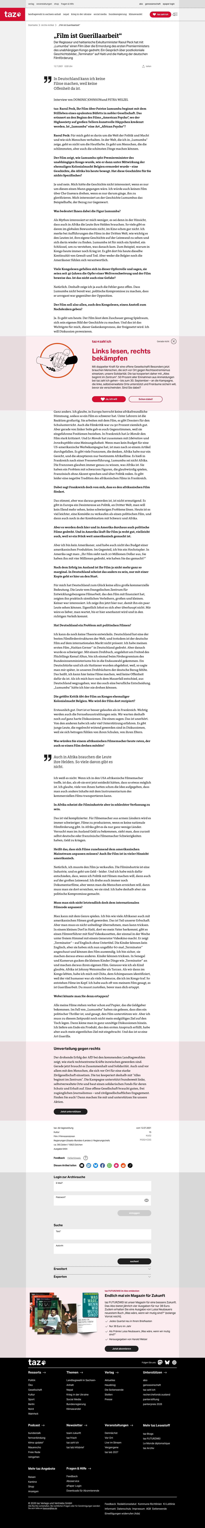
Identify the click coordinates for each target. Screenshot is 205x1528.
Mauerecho (34, 1447)
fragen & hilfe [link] (67, 4)
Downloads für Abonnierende (82, 1490)
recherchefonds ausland (156, 1394)
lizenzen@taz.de (50, 1508)
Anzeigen (33, 1491)
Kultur (31, 1394)
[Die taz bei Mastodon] (160, 1364)
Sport (31, 1399)
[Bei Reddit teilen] (123, 1165)
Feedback (72, 1476)
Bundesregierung (76, 1404)
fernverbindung (36, 1437)
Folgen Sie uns (149, 1362)
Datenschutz (124, 1508)
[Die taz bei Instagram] (174, 1364)
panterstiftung (151, 1399)
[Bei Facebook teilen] (102, 1165)
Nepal (69, 1389)
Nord (31, 1409)
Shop (31, 1486)
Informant (110, 1508)
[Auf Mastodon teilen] (88, 1165)
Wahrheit (33, 1413)
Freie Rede (34, 1452)
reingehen (33, 1457)
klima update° (36, 1442)
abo (145, 1380)
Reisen (32, 1477)
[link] (45, 14)
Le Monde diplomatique (156, 1443)
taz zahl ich (149, 1389)
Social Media (73, 1399)
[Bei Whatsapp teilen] (109, 1165)
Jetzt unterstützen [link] (70, 1111)
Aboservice (72, 1481)
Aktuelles (110, 1380)
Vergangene (111, 1447)
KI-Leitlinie (169, 1504)
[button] (175, 14)
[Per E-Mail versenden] (81, 1165)
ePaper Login (73, 1485)
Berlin (31, 1404)
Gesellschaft (35, 1389)
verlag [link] (31, 4)
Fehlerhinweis (74, 1158)
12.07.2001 (146, 1128)
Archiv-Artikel (47, 25)
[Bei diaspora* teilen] (116, 1165)
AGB (148, 1508)
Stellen (109, 1394)
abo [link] (141, 4)
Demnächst (111, 1433)
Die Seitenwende (114, 1389)
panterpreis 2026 (152, 1404)
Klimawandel (73, 1409)
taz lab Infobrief (75, 1447)
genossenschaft (152, 1385)
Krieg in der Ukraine (77, 1394)
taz (37, 1362)
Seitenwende (159, 1508)
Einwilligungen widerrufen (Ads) (122, 1513)
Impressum (138, 1508)
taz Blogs (148, 1433)
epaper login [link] (169, 4)
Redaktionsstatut (127, 1504)
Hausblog (110, 1385)
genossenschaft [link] (153, 4)
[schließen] (174, 341)
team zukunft (73, 1433)
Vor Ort (109, 1437)
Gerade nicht (163, 341)
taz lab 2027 (111, 1452)
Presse (108, 1399)
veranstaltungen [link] (44, 4)
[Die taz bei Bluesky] (167, 1364)
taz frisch (71, 1437)
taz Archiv (148, 1448)
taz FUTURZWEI (151, 1438)
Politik (31, 1380)
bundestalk (34, 1433)
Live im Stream (113, 1442)
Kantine (32, 1481)
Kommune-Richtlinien (150, 1504)
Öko (30, 1385)
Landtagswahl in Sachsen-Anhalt (81, 1383)
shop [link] (56, 4)
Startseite (33, 25)
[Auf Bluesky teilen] (95, 1165)
